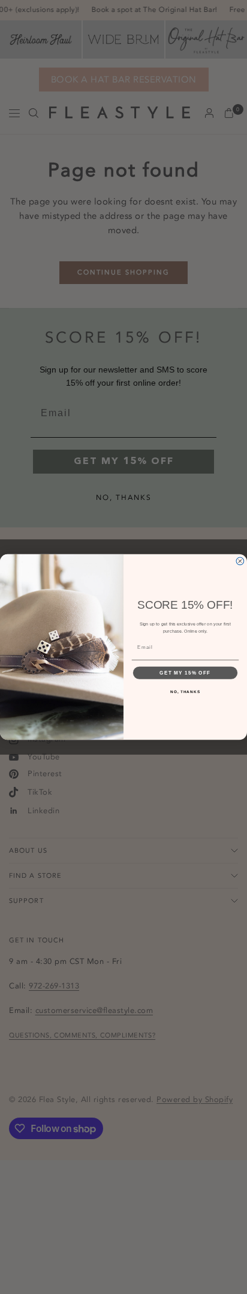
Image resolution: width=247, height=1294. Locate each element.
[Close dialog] (240, 561)
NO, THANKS (185, 691)
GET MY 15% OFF (184, 672)
